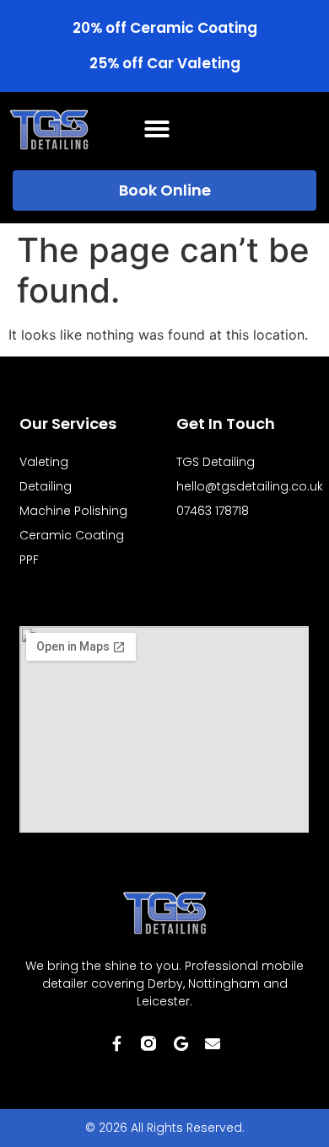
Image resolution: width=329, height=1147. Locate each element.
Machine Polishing (73, 510)
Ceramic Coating (71, 535)
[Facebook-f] (116, 1043)
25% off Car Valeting (164, 63)
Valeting (43, 461)
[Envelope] (212, 1043)
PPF (29, 559)
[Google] (180, 1043)
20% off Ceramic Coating (165, 28)
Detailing (45, 486)
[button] (157, 129)
